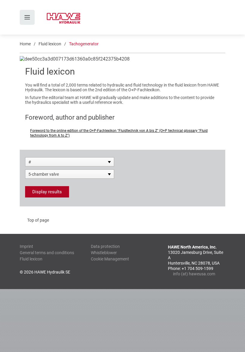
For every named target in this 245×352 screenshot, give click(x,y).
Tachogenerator (84, 43)
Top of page (38, 220)
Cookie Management (110, 259)
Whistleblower (104, 253)
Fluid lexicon (50, 43)
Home (25, 43)
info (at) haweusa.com (194, 273)
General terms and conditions (47, 253)
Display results (47, 191)
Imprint (26, 246)
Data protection (105, 246)
